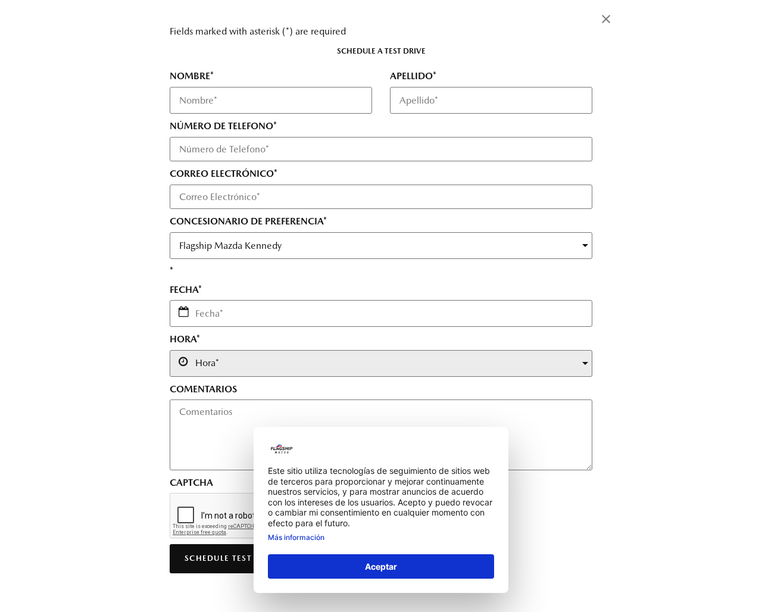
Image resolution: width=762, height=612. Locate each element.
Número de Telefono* (223, 126)
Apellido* (413, 76)
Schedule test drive (233, 558)
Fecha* (186, 289)
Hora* (185, 339)
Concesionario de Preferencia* (248, 221)
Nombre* (192, 76)
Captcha (191, 482)
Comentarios (203, 389)
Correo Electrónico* (223, 173)
